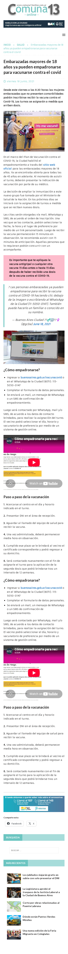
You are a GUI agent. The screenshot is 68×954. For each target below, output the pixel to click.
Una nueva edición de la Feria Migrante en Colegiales (39, 932)
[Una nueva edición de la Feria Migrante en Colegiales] (14, 934)
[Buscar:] (34, 850)
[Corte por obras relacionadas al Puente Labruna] (14, 906)
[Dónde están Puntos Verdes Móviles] (14, 920)
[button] (63, 34)
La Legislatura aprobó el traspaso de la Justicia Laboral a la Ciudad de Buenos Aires (41, 892)
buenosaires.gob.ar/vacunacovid (41, 377)
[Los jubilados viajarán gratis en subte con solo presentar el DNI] (14, 878)
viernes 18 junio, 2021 (20, 81)
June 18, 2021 (41, 324)
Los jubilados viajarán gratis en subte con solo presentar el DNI (41, 876)
